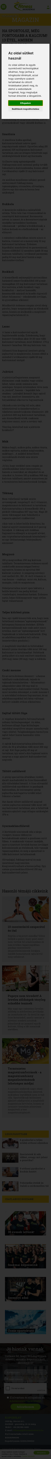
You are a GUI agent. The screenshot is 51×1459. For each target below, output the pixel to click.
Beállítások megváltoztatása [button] (25, 109)
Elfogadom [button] (25, 103)
